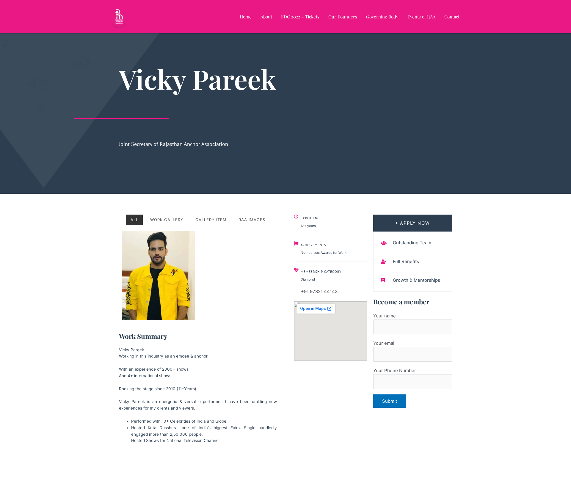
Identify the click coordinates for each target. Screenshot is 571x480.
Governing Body (382, 17)
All (134, 219)
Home (246, 17)
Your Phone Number (394, 370)
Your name (384, 316)
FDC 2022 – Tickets (300, 17)
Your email (384, 343)
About (266, 17)
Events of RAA (421, 17)
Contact (451, 17)
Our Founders (342, 17)
